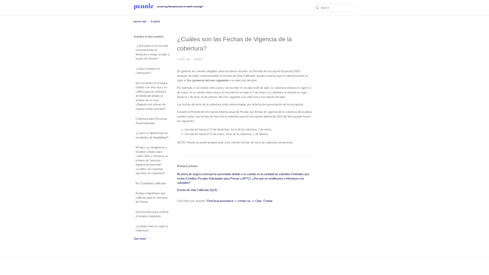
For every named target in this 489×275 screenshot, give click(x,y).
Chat (258, 200)
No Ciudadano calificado (151, 183)
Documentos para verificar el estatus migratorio (152, 214)
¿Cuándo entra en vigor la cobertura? (152, 228)
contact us (243, 200)
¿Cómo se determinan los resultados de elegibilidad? (152, 135)
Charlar (268, 200)
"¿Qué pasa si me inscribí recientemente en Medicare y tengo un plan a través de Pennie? (152, 52)
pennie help (140, 21)
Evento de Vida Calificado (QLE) (197, 190)
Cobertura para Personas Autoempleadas (151, 121)
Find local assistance (220, 200)
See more (140, 238)
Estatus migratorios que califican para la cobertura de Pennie (152, 197)
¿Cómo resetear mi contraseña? (148, 71)
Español (155, 21)
